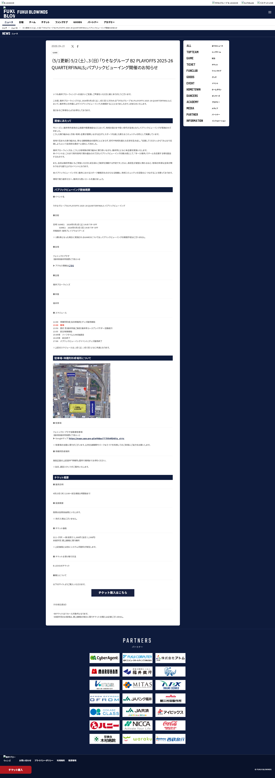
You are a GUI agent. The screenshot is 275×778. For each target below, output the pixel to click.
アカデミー (109, 22)
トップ (4, 28)
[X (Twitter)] (249, 12)
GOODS (77, 22)
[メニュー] (270, 12)
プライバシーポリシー (44, 760)
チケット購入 (16, 770)
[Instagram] (256, 12)
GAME (55, 52)
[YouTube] (263, 12)
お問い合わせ (25, 760)
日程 (21, 22)
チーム (32, 22)
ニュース (9, 22)
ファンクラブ (61, 22)
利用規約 (61, 760)
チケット (45, 22)
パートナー (93, 22)
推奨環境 (72, 760)
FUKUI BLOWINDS (32, 12)
